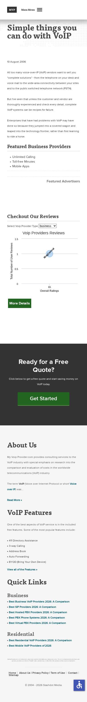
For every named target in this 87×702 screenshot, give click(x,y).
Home (12, 673)
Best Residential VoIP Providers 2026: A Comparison (40, 640)
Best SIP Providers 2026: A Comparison (32, 606)
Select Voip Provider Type (23, 226)
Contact (72, 673)
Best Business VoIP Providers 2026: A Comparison (39, 601)
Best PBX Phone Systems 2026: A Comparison (37, 617)
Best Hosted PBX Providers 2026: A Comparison (38, 612)
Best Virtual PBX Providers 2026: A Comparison (37, 622)
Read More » (14, 500)
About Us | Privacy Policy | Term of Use (42, 673)
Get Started (43, 398)
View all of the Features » (22, 569)
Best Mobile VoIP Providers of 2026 (30, 645)
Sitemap (14, 675)
